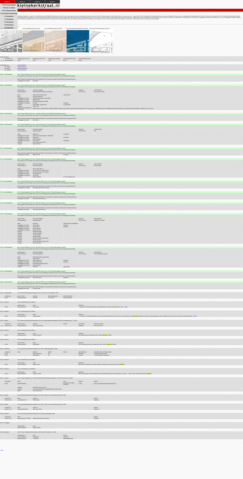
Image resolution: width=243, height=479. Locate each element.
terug (2, 450)
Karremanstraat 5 (21, 70)
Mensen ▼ (7, 1)
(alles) (126, 307)
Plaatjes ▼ (37, 1)
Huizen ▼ (22, 1)
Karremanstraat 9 (21, 66)
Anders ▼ (52, 1)
